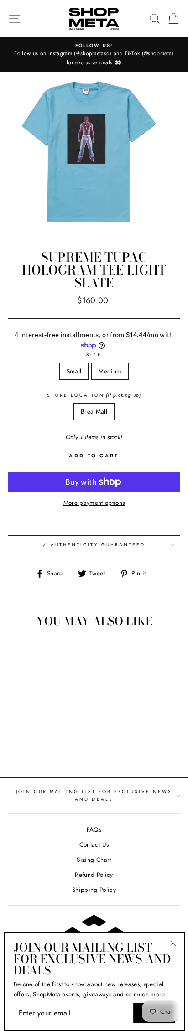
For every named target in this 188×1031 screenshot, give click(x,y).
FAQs (94, 829)
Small (74, 371)
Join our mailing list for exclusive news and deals (94, 795)
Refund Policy (94, 874)
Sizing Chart (94, 859)
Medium (110, 371)
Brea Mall (94, 411)
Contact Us (94, 844)
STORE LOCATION (94, 395)
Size (93, 354)
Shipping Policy (94, 889)
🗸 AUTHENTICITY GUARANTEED (94, 544)
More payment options (94, 502)
